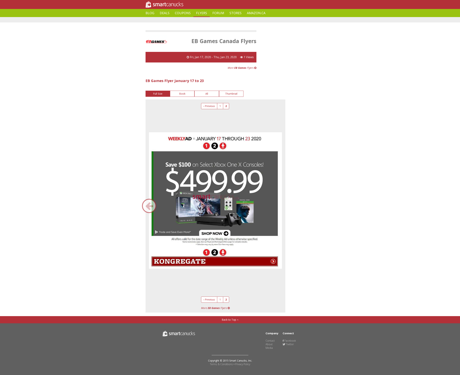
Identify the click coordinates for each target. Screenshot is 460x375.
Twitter (289, 344)
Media (269, 348)
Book (182, 93)
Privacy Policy (242, 364)
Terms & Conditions (221, 364)
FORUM (218, 13)
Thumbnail (231, 93)
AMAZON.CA (256, 13)
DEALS (164, 13)
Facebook (290, 340)
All (206, 93)
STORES (235, 13)
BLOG (150, 13)
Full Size (157, 93)
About (269, 344)
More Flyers (241, 67)
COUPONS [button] (183, 13)
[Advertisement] (211, 19)
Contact (270, 340)
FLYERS (201, 13)
